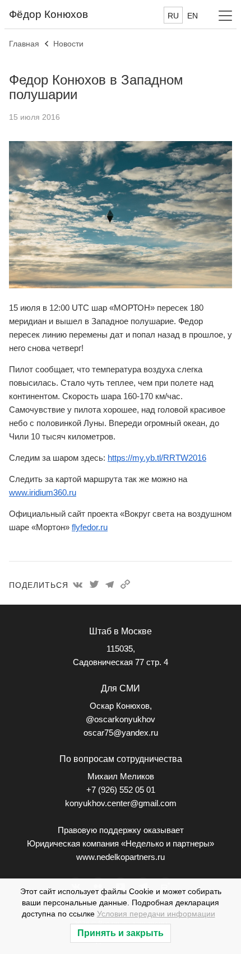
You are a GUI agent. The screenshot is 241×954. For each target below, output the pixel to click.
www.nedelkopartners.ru (120, 857)
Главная (24, 43)
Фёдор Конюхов (48, 14)
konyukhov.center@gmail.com (121, 803)
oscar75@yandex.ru (121, 732)
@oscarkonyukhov (120, 719)
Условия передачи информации (156, 913)
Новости (68, 43)
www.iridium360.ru (42, 492)
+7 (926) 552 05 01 (120, 789)
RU (173, 15)
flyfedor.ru (90, 527)
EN (192, 15)
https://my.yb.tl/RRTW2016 (157, 457)
